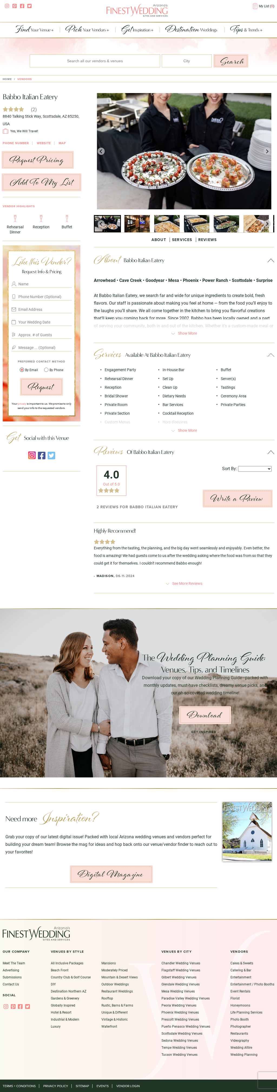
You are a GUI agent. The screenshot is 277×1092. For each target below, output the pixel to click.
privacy (22, 403)
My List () (266, 6)
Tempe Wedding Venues (179, 1047)
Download (204, 715)
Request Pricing (36, 160)
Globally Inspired (63, 1005)
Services (182, 239)
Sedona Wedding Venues (179, 1040)
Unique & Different (114, 1012)
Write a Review (236, 498)
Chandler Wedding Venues (180, 963)
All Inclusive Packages (67, 963)
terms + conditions (19, 1086)
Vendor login (128, 1086)
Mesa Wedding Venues (178, 991)
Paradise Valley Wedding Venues (185, 998)
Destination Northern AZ (68, 991)
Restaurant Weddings (117, 991)
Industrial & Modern (65, 1019)
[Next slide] (267, 151)
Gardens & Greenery (65, 998)
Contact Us (11, 984)
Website (44, 143)
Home (7, 79)
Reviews (207, 239)
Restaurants (239, 1033)
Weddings (191, 30)
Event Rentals (240, 991)
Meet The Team (14, 963)
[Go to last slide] (101, 151)
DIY (53, 984)
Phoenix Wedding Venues (180, 1012)
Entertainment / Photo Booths (252, 984)
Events (103, 1086)
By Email (32, 370)
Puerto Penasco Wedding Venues (185, 1026)
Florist (235, 998)
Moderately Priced (114, 970)
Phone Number (16, 143)
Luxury (56, 1026)
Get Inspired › (205, 732)
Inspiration (136, 30)
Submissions (12, 977)
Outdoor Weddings (115, 984)
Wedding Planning (244, 1054)
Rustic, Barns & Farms (117, 1005)
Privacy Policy (55, 1086)
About (158, 239)
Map (62, 143)
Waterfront (109, 1026)
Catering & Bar (240, 970)
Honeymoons (240, 1005)
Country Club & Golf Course (71, 977)
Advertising (11, 970)
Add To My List (41, 182)
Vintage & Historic (114, 1019)
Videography (239, 1040)
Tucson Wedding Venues (179, 1054)
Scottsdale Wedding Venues (181, 1033)
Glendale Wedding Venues (180, 984)
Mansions (108, 963)
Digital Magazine (110, 874)
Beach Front (59, 970)
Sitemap (82, 1086)
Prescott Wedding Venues (180, 1019)
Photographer (240, 1026)
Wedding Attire (241, 1047)
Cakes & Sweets (241, 963)
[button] (107, 223)
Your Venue (33, 30)
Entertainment (240, 977)
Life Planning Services (246, 1012)
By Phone (56, 370)
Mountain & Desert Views (119, 977)
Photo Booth (239, 1019)
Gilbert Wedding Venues (178, 977)
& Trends (245, 30)
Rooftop (107, 998)
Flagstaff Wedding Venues (180, 970)
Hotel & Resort (61, 1012)
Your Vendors (86, 30)
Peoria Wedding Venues (178, 1005)
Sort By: (229, 468)
